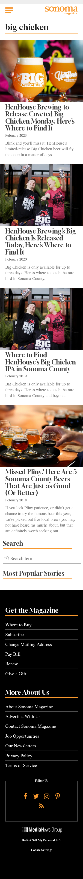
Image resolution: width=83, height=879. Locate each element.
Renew (11, 664)
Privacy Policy (18, 755)
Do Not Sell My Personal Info (41, 840)
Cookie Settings (41, 850)
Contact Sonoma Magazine (30, 726)
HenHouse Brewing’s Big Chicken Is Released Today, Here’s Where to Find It (40, 241)
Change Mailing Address (28, 644)
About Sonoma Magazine (29, 706)
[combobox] (42, 558)
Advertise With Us (23, 716)
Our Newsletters (20, 746)
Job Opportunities (22, 736)
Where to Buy (18, 624)
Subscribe (14, 634)
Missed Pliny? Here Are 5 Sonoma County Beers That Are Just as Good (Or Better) (41, 482)
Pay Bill (13, 654)
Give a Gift (16, 673)
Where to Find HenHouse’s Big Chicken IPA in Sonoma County (40, 362)
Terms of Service (21, 765)
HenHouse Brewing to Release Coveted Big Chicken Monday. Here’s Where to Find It (40, 117)
